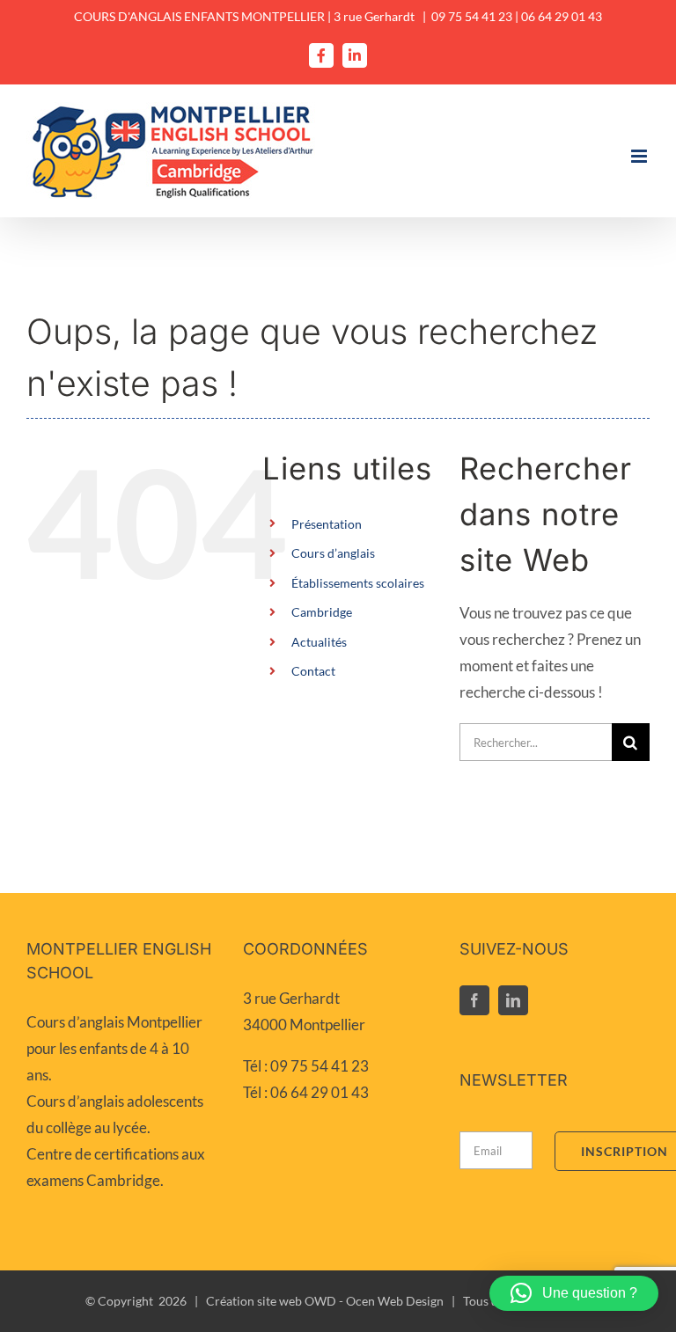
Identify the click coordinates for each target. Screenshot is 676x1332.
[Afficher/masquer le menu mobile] (640, 156)
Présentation (326, 523)
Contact (313, 670)
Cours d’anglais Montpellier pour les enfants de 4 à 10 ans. (114, 1048)
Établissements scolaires (357, 582)
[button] (573, 1293)
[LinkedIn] (513, 1000)
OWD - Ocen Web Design (374, 1300)
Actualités (319, 641)
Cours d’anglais (333, 552)
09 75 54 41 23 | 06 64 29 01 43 (516, 16)
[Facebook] (474, 1000)
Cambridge (321, 611)
